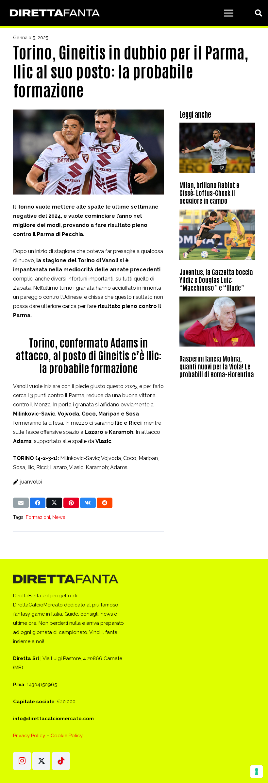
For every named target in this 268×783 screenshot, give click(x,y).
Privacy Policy (29, 736)
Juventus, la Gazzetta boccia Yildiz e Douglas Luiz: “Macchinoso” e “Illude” (216, 279)
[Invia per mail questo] (21, 503)
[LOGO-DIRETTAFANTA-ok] (53, 13)
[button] (258, 13)
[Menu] (229, 13)
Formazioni (38, 517)
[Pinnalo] (71, 503)
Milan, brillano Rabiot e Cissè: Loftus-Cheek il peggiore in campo (209, 192)
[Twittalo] (54, 503)
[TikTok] (61, 761)
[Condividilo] (37, 503)
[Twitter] (41, 761)
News (58, 517)
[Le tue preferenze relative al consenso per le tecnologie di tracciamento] (256, 771)
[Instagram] (22, 761)
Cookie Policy (67, 736)
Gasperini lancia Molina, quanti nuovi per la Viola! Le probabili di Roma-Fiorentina (216, 366)
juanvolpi (31, 482)
